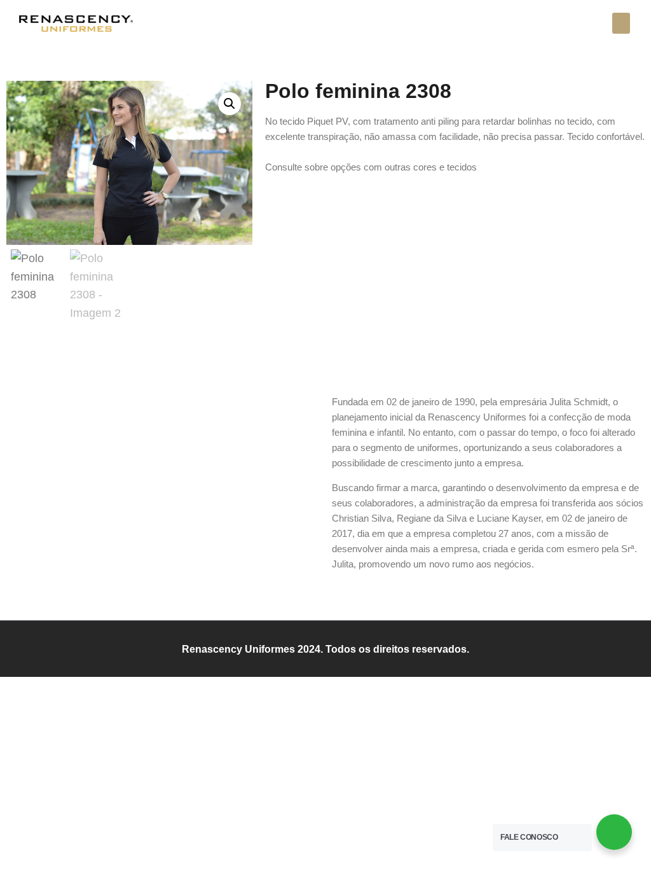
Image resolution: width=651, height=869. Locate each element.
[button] (621, 23)
